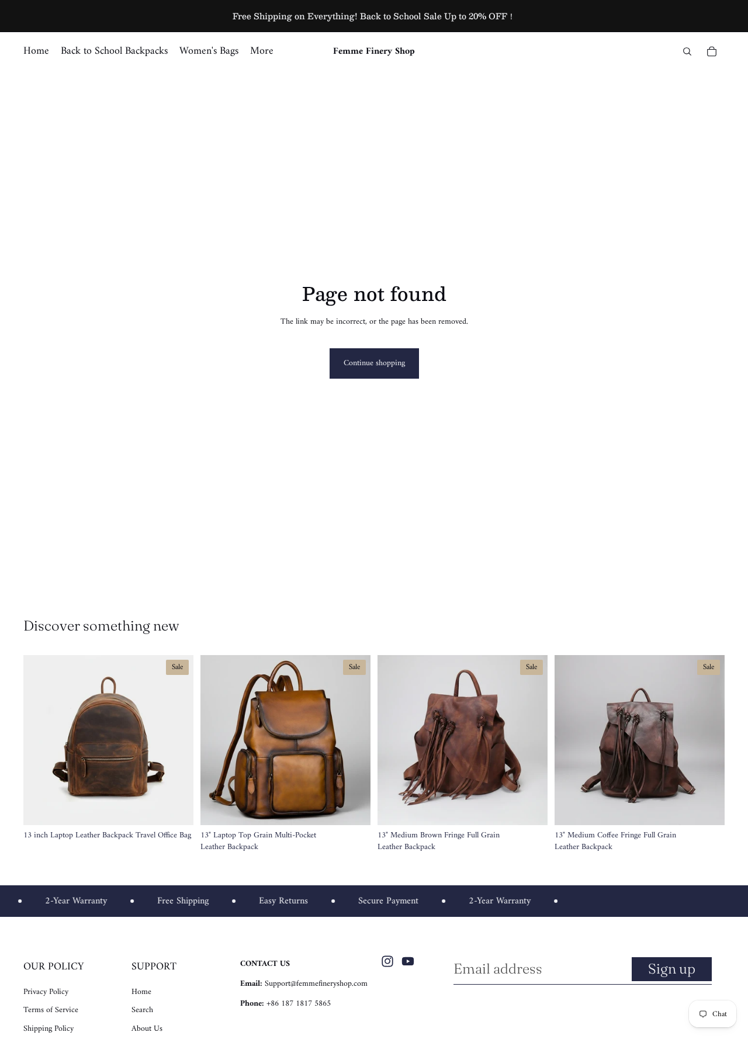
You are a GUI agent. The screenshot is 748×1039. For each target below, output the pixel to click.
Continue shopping (374, 363)
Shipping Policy (48, 1028)
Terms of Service (50, 1010)
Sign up (671, 968)
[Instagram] (387, 961)
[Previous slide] (40, 740)
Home (141, 992)
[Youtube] (408, 961)
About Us (146, 1028)
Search (142, 1010)
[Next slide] (175, 740)
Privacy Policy (45, 992)
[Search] (687, 51)
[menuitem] (261, 52)
